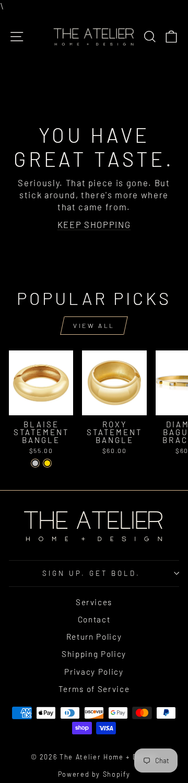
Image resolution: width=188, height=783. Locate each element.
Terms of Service (94, 689)
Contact (94, 619)
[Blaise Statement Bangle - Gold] (47, 463)
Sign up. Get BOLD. (91, 573)
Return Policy (94, 636)
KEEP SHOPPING (94, 224)
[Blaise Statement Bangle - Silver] (35, 463)
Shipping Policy (94, 654)
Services (94, 602)
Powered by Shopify (94, 774)
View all (94, 325)
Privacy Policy (93, 671)
